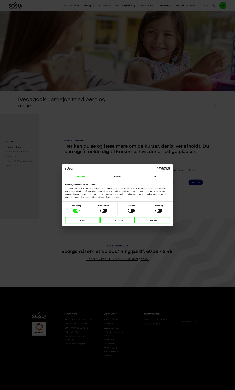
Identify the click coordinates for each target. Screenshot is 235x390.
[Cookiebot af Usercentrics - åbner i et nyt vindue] (159, 168)
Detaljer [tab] (117, 176)
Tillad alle (153, 220)
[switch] (103, 211)
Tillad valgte (117, 220)
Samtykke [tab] (81, 176)
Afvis (82, 220)
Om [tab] (154, 176)
